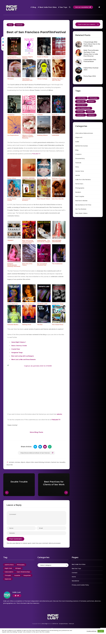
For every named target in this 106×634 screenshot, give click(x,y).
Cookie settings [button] (91, 631)
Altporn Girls (30, 462)
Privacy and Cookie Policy (80, 585)
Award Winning (39, 462)
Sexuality (62, 462)
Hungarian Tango (17, 352)
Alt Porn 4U (55, 623)
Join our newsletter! (82, 7)
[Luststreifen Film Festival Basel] (78, 62)
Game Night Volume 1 (18, 342)
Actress (17, 462)
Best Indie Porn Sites (78, 564)
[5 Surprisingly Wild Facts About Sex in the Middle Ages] (78, 44)
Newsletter (75, 581)
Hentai (77, 175)
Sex (58, 462)
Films (77, 167)
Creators (78, 154)
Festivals (19, 25)
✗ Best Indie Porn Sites (47, 7)
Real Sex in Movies (81, 201)
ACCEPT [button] (101, 631)
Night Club (80, 101)
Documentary (80, 158)
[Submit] (98, 24)
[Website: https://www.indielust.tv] (15, 595)
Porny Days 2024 (90, 76)
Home (74, 577)
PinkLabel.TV (36, 153)
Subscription (81, 105)
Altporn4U (78, 137)
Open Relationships (83, 108)
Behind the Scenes (81, 146)
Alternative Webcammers (84, 133)
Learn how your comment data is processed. (46, 543)
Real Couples (79, 196)
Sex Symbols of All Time (83, 205)
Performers (79, 184)
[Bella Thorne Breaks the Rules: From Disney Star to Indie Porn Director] (78, 52)
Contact (74, 573)
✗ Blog (33, 7)
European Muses (63, 623)
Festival (53, 462)
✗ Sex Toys (62, 7)
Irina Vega (45, 623)
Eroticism (47, 462)
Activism (11, 462)
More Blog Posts (36, 432)
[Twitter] (99, 7)
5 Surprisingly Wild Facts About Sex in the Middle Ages (92, 44)
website (59, 414)
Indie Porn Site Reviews (83, 180)
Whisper (91, 101)
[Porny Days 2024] (78, 78)
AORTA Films (81, 98)
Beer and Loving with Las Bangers (22, 356)
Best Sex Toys (76, 568)
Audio (77, 142)
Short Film (10, 465)
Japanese (91, 115)
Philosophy (93, 98)
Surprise (90, 111)
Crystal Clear (15, 349)
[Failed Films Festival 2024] (78, 70)
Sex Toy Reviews (80, 209)
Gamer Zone (79, 171)
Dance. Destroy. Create (19, 345)
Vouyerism (80, 115)
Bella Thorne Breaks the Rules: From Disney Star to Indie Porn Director (91, 53)
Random (78, 192)
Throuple (80, 111)
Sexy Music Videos (81, 213)
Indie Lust (16, 592)
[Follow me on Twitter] (18, 595)
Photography (79, 188)
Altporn (23, 462)
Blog (10, 25)
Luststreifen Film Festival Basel (90, 60)
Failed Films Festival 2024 (91, 69)
